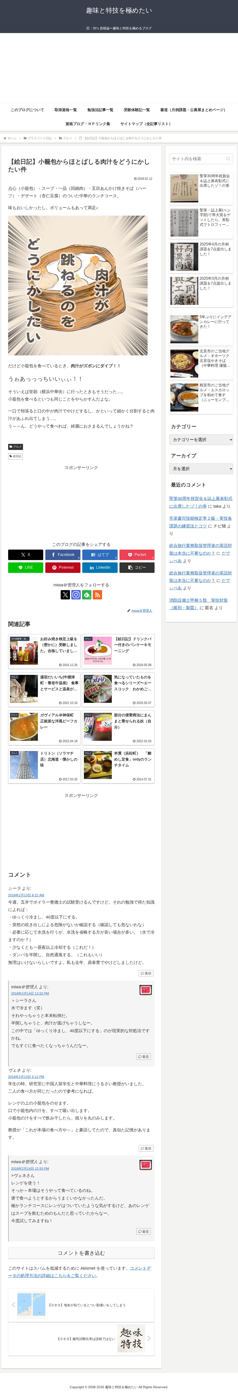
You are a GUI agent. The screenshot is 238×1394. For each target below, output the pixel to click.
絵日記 (17, 456)
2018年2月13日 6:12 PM (26, 1077)
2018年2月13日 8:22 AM (26, 895)
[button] (137, 567)
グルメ (17, 446)
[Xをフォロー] (65, 594)
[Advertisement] (119, 68)
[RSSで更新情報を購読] (97, 594)
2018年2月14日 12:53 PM (30, 1168)
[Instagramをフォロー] (76, 594)
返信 (148, 973)
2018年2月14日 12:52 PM (30, 993)
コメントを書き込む (81, 1253)
